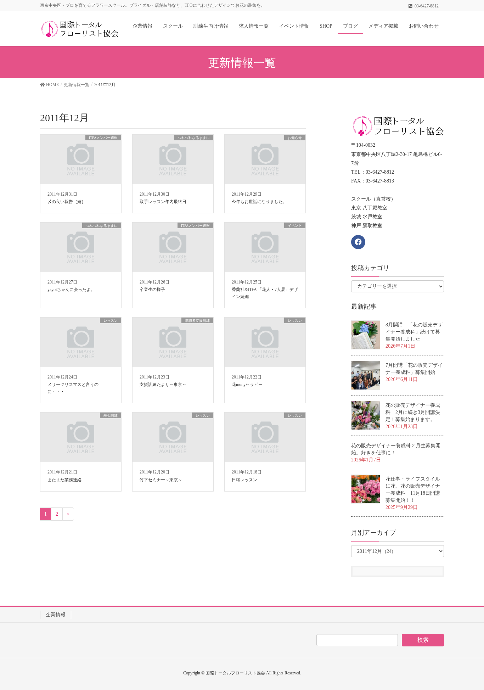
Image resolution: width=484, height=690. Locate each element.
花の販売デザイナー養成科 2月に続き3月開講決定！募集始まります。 (412, 412)
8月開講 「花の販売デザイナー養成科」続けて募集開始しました (414, 332)
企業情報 (56, 614)
